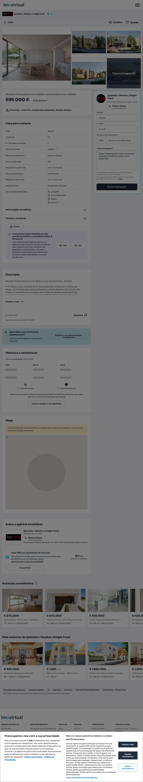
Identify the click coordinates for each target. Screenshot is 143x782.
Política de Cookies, (33, 757)
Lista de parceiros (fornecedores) (81, 777)
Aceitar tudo (128, 744)
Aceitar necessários (127, 755)
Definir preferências (128, 767)
